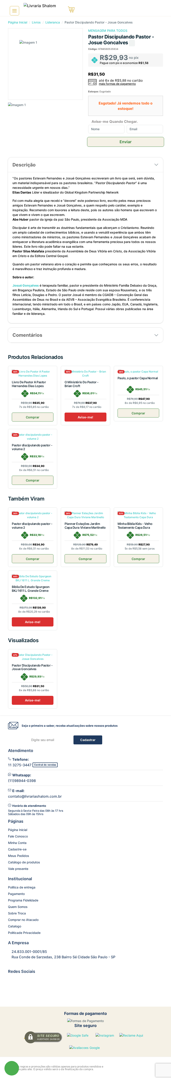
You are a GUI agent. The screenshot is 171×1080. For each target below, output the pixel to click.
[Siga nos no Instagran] (21, 981)
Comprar (32, 417)
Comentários (27, 335)
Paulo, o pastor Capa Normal (138, 378)
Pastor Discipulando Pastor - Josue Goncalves (32, 667)
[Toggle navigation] (14, 10)
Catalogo (14, 926)
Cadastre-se (17, 849)
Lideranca (52, 22)
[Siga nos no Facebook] (11, 981)
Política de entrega (21, 887)
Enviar (126, 141)
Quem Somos (18, 907)
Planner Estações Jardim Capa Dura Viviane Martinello (85, 525)
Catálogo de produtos (24, 862)
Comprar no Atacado (23, 920)
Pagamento (16, 894)
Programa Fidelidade (23, 900)
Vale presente (18, 869)
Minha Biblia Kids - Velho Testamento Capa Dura (135, 525)
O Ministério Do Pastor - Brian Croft (81, 384)
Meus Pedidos (18, 856)
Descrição (24, 165)
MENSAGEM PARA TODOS (107, 30)
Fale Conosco (18, 836)
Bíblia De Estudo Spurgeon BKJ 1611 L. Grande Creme (31, 588)
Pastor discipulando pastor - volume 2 (32, 447)
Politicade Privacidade (24, 933)
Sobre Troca (17, 913)
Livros (36, 22)
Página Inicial (17, 22)
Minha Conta (17, 843)
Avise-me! (85, 417)
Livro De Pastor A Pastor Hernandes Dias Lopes (29, 384)
